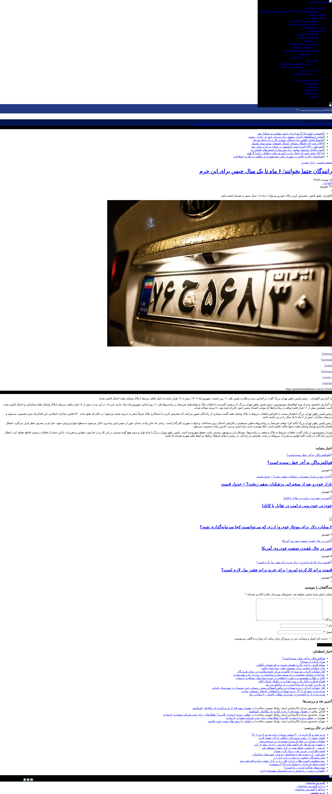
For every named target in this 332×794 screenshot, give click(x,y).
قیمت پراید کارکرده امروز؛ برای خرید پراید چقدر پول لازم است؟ (276, 570)
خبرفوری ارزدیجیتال (292, 66)
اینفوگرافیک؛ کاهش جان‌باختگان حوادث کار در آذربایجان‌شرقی (287, 140)
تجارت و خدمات (316, 30)
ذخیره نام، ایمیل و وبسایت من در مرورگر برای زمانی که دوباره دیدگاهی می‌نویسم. (281, 638)
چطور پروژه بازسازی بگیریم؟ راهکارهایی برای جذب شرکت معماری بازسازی (207, 714)
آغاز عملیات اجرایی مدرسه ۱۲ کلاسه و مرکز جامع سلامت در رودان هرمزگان (281, 671)
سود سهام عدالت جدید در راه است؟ (304, 767)
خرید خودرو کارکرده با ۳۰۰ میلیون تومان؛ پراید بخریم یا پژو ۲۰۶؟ (288, 734)
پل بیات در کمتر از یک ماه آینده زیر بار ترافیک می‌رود (295, 684)
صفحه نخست (324, 162)
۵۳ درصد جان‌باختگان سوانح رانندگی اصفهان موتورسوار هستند (287, 143)
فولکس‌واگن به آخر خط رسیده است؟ (299, 462)
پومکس (314, 96)
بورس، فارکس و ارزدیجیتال (295, 63)
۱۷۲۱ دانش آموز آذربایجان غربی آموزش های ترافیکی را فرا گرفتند (284, 153)
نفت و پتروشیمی (301, 73)
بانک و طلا (312, 60)
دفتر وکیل (312, 86)
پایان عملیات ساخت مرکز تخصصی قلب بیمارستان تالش (293, 668)
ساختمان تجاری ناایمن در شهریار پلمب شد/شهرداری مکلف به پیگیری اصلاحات (277, 156)
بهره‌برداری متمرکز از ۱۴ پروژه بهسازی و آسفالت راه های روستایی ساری (283, 691)
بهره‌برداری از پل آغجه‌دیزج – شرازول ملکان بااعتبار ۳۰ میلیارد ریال (287, 694)
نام (329, 625)
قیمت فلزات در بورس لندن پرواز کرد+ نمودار (299, 751)
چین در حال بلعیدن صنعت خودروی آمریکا (297, 548)
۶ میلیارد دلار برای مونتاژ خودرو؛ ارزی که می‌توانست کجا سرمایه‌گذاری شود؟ (266, 527)
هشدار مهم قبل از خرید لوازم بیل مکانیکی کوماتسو (222, 708)
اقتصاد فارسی (310, 83)
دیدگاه (327, 619)
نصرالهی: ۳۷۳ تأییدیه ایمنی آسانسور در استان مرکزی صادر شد (286, 146)
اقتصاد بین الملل (302, 47)
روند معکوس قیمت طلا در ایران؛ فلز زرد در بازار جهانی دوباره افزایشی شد (282, 760)
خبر (323, 76)
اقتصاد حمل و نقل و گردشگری (300, 50)
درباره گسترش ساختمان (311, 786)
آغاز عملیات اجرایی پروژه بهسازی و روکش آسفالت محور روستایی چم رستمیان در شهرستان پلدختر (268, 687)
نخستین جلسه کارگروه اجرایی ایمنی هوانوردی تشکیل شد (290, 133)
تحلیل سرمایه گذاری (306, 79)
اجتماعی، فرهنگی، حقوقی (303, 43)
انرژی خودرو (297, 56)
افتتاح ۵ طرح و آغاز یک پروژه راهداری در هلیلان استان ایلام (292, 681)
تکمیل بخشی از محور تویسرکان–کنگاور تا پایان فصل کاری (292, 738)
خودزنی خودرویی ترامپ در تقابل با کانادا (297, 505)
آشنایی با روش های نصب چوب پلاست (229, 721)
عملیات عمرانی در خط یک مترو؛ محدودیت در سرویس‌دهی (292, 741)
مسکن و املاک (316, 14)
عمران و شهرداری (314, 7)
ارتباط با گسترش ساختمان (309, 789)
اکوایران (327, 183)
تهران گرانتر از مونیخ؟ (312, 661)
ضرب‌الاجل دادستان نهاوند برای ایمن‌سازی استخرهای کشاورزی (286, 149)
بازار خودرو (304, 53)
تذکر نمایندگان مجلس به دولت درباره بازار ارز (299, 757)
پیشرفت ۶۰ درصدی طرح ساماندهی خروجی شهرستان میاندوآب (288, 754)
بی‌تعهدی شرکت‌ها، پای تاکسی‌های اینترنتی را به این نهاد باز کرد (289, 744)
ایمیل (328, 632)
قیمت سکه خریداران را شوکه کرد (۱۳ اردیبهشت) (297, 764)
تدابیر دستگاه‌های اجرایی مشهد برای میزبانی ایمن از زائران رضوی (285, 136)
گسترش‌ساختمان (315, 782)
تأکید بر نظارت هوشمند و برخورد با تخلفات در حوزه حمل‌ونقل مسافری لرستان (280, 678)
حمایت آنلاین (311, 93)
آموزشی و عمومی (307, 37)
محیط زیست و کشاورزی (304, 20)
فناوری (307, 40)
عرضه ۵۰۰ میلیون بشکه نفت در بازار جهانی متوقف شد (293, 747)
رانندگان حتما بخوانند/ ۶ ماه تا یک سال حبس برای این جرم (265, 171)
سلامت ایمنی (317, 17)
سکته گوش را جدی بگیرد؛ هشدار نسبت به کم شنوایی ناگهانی (290, 664)
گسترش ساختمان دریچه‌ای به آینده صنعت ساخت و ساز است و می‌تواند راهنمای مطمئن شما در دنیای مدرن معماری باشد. (263, 124)
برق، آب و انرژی (309, 70)
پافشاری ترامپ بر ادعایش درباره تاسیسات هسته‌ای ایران (292, 770)
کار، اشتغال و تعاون (307, 33)
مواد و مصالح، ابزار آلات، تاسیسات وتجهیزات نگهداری (288, 10)
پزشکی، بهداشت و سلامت (303, 24)
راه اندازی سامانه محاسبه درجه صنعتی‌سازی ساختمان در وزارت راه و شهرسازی (279, 674)
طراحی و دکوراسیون (313, 27)
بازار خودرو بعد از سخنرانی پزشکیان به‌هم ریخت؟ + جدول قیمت (276, 484)
